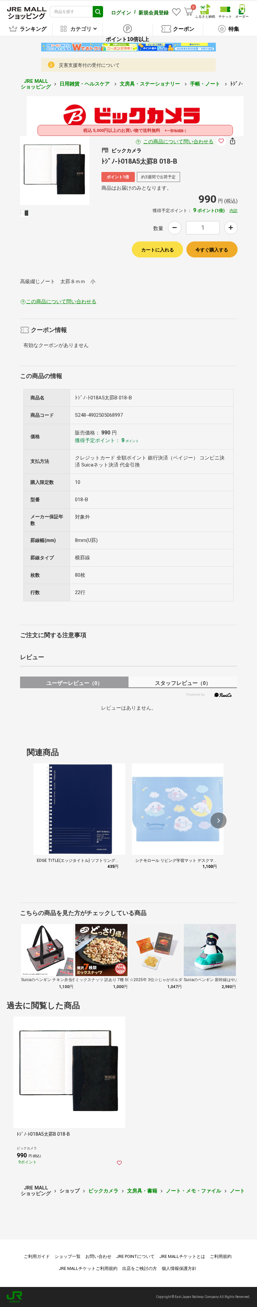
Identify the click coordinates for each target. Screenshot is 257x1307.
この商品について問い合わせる (178, 142)
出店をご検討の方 (139, 1268)
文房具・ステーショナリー (150, 84)
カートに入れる (157, 249)
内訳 (234, 210)
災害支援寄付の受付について (89, 65)
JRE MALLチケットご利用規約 (88, 1268)
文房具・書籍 (142, 1191)
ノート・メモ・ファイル (193, 1191)
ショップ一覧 (68, 1256)
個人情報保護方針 (179, 1268)
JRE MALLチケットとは (182, 1256)
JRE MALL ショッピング (36, 84)
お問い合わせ (98, 1256)
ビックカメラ (103, 1191)
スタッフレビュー (183, 683)
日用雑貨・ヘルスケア (85, 84)
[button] (218, 820)
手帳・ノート (206, 84)
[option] (54, 170)
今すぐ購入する (211, 249)
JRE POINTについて (135, 1256)
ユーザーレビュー (74, 683)
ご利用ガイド (37, 1256)
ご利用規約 (221, 1256)
